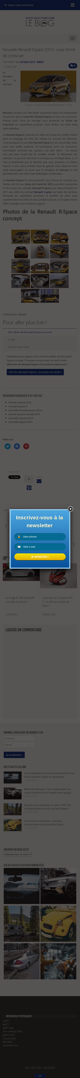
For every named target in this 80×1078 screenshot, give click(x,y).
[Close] (70, 509)
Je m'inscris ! (40, 556)
